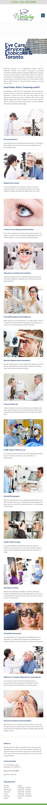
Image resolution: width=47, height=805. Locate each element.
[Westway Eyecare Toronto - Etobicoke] (23, 15)
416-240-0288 (14, 771)
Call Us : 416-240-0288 (23, 1)
